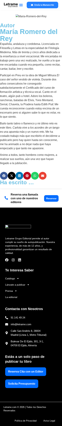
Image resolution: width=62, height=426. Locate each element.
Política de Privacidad (26, 420)
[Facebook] (6, 260)
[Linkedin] (19, 260)
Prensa (9, 291)
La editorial (11, 297)
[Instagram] (13, 260)
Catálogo (10, 278)
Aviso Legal (49, 420)
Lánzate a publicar (15, 284)
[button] (21, 5)
